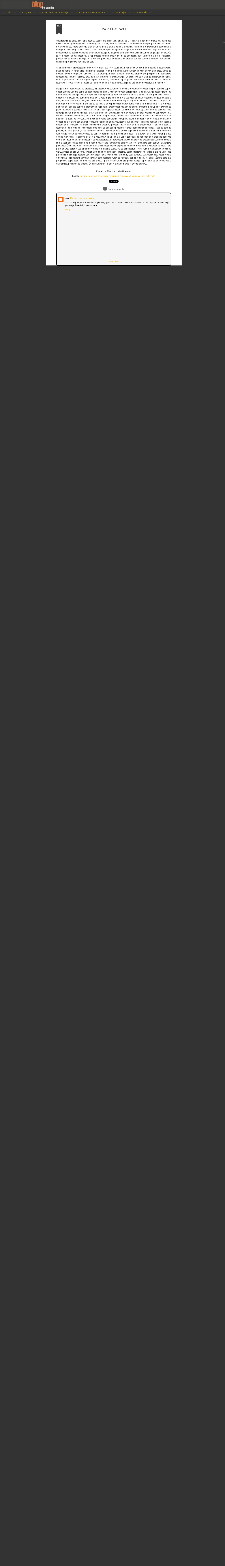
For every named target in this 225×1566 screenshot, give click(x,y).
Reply (67, 209)
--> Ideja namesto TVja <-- (92, 12)
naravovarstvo (95, 175)
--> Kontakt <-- (143, 12)
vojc (67, 197)
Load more (113, 260)
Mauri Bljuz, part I (114, 29)
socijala (106, 175)
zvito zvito (150, 175)
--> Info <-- (9, 12)
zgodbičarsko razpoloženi (132, 175)
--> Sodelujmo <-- (121, 12)
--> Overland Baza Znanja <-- (56, 12)
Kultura (83, 175)
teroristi (115, 175)
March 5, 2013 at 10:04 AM (82, 197)
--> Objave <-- (27, 12)
